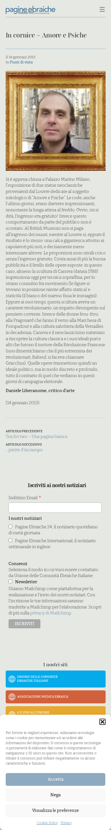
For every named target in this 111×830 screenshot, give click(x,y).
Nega (55, 794)
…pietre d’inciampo (24, 449)
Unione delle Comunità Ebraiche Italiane (37, 679)
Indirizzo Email (25, 498)
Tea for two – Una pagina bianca (36, 436)
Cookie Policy (47, 823)
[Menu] (102, 10)
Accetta (55, 779)
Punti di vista (21, 62)
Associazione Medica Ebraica (42, 697)
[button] (102, 722)
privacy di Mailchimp (50, 613)
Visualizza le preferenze (55, 810)
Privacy (66, 823)
